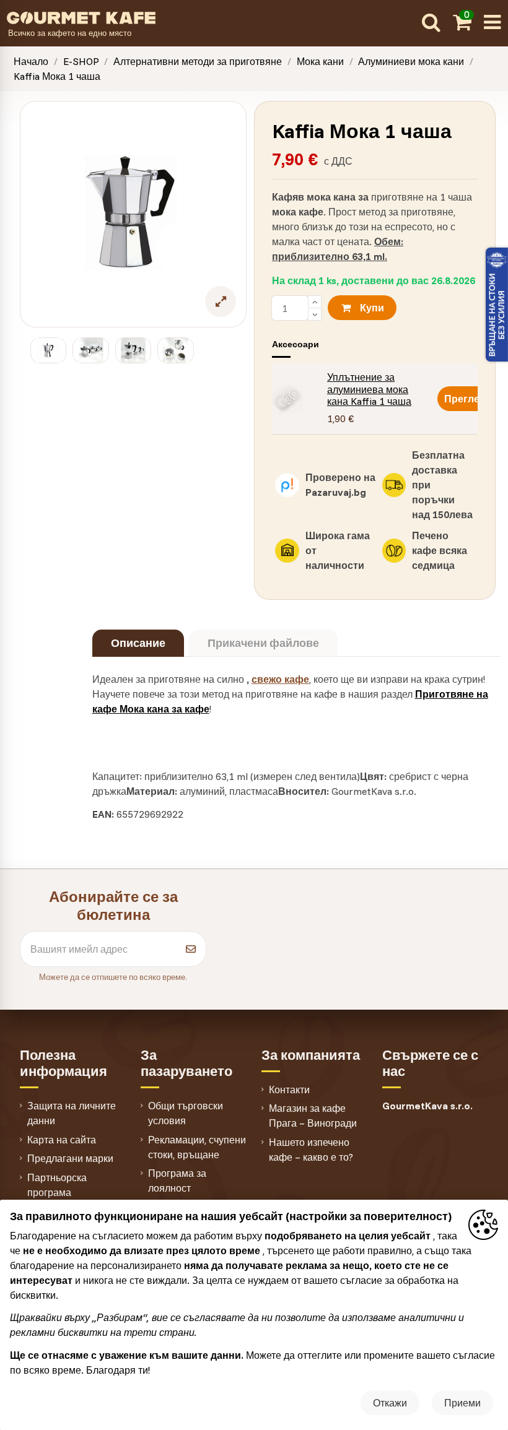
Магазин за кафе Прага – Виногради (313, 1115)
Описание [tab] (138, 643)
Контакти (289, 1089)
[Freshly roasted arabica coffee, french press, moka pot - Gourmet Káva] (211, 16)
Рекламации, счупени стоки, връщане (197, 1147)
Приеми (462, 1403)
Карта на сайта (61, 1139)
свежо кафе (280, 679)
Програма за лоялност (177, 1180)
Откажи (390, 1403)
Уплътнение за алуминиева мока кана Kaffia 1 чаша (369, 389)
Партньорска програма (57, 1184)
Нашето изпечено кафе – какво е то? (311, 1149)
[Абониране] (191, 949)
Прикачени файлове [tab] (263, 643)
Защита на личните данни (71, 1113)
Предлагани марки (70, 1158)
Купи (372, 307)
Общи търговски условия (185, 1113)
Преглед (465, 398)
